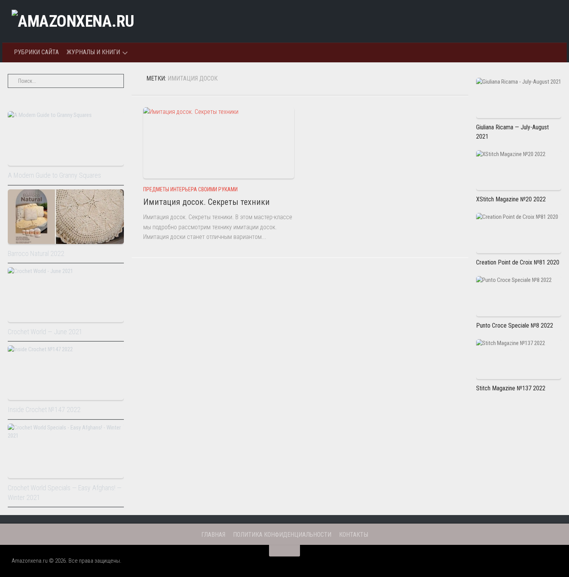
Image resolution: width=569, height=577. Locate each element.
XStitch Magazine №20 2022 (511, 199)
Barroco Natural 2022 (36, 253)
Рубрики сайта (36, 52)
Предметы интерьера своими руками (190, 189)
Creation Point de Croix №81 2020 (517, 262)
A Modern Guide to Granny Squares (54, 175)
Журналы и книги (93, 52)
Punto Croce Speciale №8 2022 (514, 325)
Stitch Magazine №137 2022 (510, 388)
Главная (213, 534)
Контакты (353, 534)
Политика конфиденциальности (282, 534)
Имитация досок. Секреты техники (206, 202)
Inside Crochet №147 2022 (44, 409)
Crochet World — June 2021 (45, 332)
